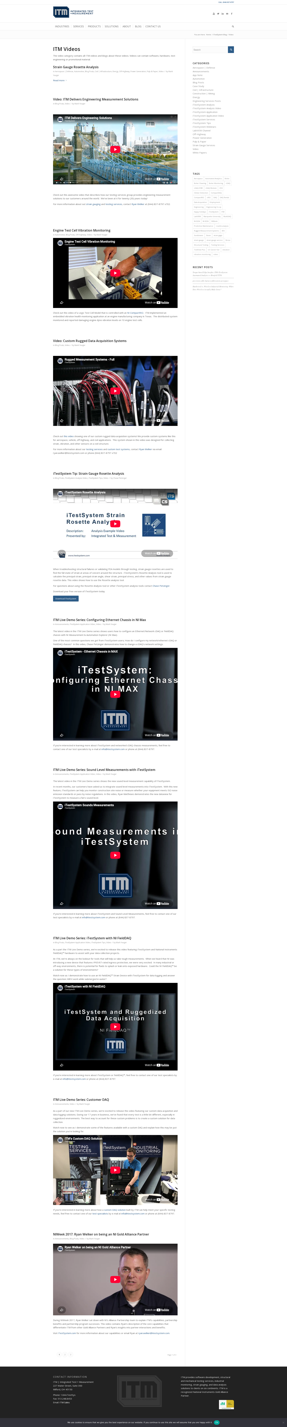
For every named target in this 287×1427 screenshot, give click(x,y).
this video (69, 436)
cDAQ (228, 183)
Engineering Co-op (213, 207)
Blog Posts (89, 71)
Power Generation (138, 71)
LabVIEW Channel (201, 130)
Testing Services (217, 245)
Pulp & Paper (152, 71)
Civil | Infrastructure (103, 71)
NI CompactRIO (135, 312)
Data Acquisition (200, 202)
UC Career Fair (214, 250)
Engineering (199, 207)
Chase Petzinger (120, 478)
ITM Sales (64, 1402)
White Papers (200, 152)
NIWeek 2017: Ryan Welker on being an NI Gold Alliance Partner (101, 1234)
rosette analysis (222, 226)
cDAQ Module (211, 188)
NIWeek (214, 221)
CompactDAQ (216, 193)
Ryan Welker (138, 204)
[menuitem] (62, 26)
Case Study (198, 86)
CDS (221, 188)
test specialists (100, 1213)
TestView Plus (199, 250)
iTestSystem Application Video (82, 624)
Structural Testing (201, 245)
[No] (283, 1422)
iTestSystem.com (67, 1333)
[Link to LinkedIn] (222, 13)
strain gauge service (215, 240)
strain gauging (93, 204)
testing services (114, 204)
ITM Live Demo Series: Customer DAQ (81, 1100)
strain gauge (199, 240)
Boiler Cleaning (200, 183)
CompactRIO (199, 197)
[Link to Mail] (227, 13)
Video (161, 71)
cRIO (209, 197)
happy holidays (200, 212)
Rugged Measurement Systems (206, 231)
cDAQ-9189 (198, 188)
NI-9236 (206, 221)
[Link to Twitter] (218, 13)
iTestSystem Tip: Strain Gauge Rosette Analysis (88, 473)
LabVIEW (197, 216)
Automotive (79, 71)
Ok (216, 1422)
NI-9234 (197, 221)
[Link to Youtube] (214, 13)
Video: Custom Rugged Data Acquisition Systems (89, 341)
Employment (215, 202)
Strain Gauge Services (204, 145)
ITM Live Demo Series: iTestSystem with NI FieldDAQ (92, 938)
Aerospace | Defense (64, 71)
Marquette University (212, 216)
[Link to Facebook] (231, 13)
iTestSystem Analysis (204, 104)
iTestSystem (214, 212)
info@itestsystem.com (113, 749)
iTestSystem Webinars (204, 126)
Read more (59, 80)
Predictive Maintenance (203, 226)
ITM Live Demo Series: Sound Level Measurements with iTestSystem (104, 770)
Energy (115, 71)
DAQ (215, 197)
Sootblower (198, 235)
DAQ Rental (224, 197)
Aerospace (198, 178)
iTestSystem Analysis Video (76, 478)
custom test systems (119, 449)
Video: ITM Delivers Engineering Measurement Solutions (95, 99)
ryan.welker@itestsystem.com (154, 1333)
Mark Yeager (80, 103)
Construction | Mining (204, 93)
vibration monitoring (202, 254)
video (215, 254)
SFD (223, 231)
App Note (198, 75)
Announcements (62, 624)
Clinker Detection (201, 193)
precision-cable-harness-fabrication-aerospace (211, 280)
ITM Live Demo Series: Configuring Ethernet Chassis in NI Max (99, 620)
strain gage (218, 235)
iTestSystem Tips (95, 478)
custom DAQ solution (115, 1209)
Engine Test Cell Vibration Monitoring (81, 230)
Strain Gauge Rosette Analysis (76, 67)
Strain (208, 235)
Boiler (227, 178)
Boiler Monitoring (216, 183)
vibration (226, 250)
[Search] (232, 26)
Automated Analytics (213, 178)
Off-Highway (124, 71)
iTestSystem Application (205, 111)
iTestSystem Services (204, 119)
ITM (222, 212)
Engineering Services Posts (207, 100)
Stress (227, 240)
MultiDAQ (227, 216)
